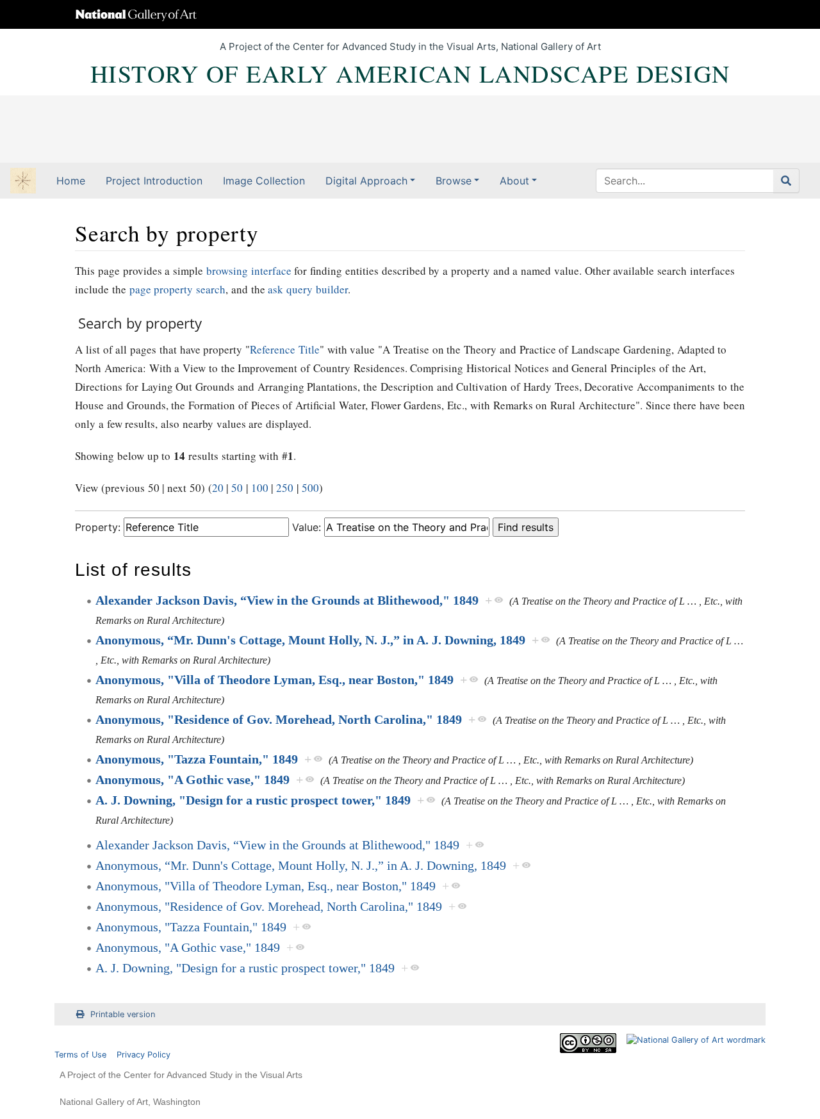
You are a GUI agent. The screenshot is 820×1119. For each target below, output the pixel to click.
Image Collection (264, 180)
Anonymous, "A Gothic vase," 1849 (192, 779)
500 (310, 487)
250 (284, 487)
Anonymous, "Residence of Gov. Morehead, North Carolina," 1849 (278, 719)
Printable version (122, 1014)
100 (259, 487)
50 (237, 487)
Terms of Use (80, 1054)
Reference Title (285, 349)
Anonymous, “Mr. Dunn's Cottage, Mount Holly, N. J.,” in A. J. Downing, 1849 (310, 640)
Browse (454, 180)
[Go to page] (786, 180)
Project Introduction (154, 180)
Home (70, 180)
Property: (97, 527)
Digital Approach (366, 180)
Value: (306, 527)
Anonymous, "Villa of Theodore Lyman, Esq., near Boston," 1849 (274, 680)
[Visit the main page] (23, 182)
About (514, 180)
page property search (177, 289)
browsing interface (248, 270)
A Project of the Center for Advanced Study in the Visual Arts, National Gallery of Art (410, 46)
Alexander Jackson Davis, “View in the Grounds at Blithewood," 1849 (287, 600)
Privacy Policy (143, 1054)
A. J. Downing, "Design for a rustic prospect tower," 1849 (253, 800)
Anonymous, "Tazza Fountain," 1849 (196, 759)
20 (218, 487)
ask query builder (308, 289)
